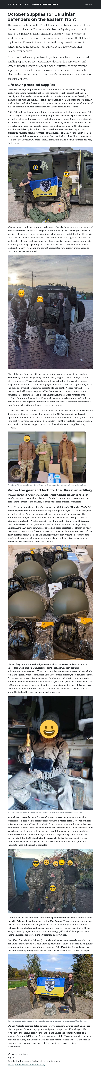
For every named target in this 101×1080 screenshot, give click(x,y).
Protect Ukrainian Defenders (33, 4)
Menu (87, 4)
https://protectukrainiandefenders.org (26, 1064)
